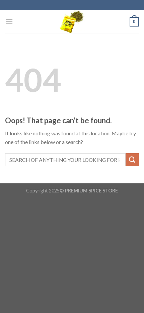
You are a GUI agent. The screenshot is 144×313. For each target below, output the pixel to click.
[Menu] (9, 21)
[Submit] (132, 159)
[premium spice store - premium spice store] (72, 22)
